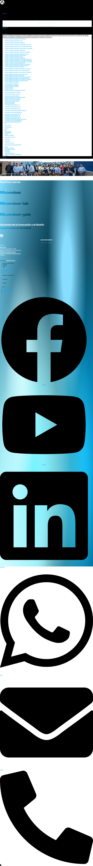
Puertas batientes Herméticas (11, 83)
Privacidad (5, 264)
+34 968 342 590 (11, 252)
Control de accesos (9, 142)
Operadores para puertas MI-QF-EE (13, 114)
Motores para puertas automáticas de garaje (15, 90)
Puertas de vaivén (9, 87)
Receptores (7, 141)
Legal (4, 267)
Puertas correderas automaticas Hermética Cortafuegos (17, 52)
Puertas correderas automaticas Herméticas (15, 42)
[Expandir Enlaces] (0, 865)
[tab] (12, 35)
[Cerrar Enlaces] (1, 865)
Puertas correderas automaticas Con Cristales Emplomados (18, 46)
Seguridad (7, 139)
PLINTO (7, 129)
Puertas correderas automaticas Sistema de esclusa (16, 54)
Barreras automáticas (10, 102)
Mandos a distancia (9, 135)
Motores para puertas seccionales (12, 92)
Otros (6, 146)
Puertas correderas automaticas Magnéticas (15, 50)
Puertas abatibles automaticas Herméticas (14, 66)
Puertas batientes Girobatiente (12, 82)
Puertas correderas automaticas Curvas (14, 40)
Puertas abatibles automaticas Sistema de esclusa (16, 74)
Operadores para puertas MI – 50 (12, 104)
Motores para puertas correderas (12, 94)
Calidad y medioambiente (8, 263)
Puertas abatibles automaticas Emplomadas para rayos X (18, 68)
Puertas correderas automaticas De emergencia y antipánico (18, 48)
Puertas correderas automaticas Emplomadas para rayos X (18, 44)
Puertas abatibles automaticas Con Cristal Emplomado (17, 70)
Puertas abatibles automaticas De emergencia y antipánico (18, 72)
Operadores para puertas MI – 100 (12, 106)
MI (5, 123)
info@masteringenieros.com (12, 253)
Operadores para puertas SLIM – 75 (13, 108)
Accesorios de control (10, 137)
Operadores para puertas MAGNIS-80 (13, 112)
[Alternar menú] (6, 8)
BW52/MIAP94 (8, 127)
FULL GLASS (8, 125)
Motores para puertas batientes (12, 96)
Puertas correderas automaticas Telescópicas (15, 38)
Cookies (4, 265)
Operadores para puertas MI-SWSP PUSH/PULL (16, 110)
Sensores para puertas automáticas (13, 144)
